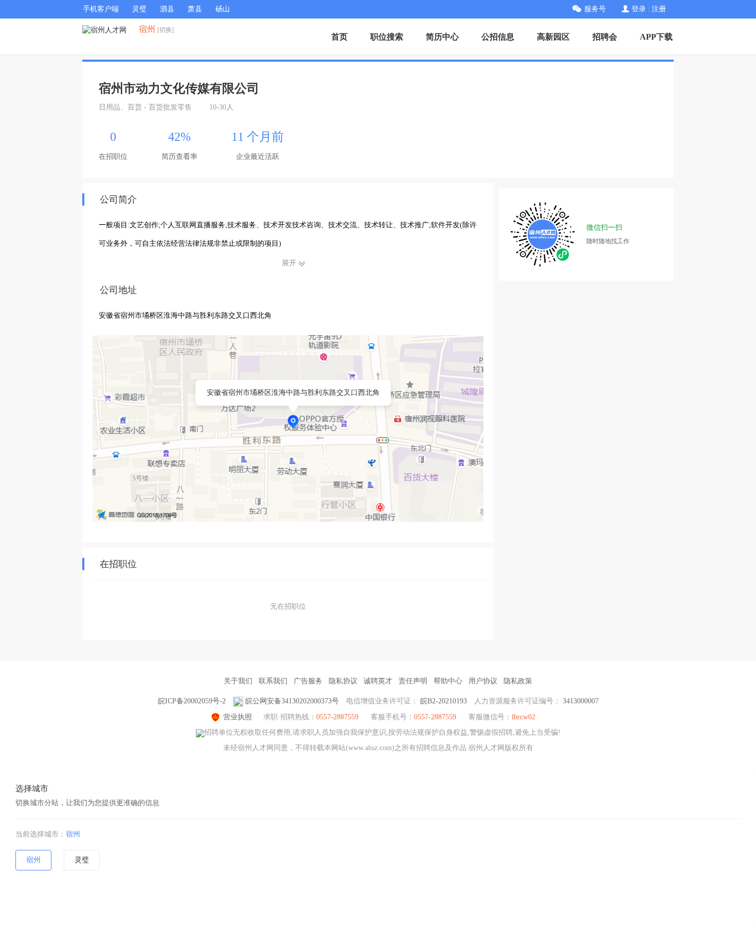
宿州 (73, 834)
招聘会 (604, 36)
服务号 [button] (595, 9)
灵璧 (139, 9)
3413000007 (581, 701)
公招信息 (497, 36)
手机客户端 (101, 9)
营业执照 (237, 717)
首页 (339, 36)
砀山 (222, 9)
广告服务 (308, 681)
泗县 (167, 9)
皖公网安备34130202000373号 (292, 701)
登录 (639, 9)
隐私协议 (343, 681)
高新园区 (553, 36)
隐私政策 (517, 681)
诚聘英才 (378, 681)
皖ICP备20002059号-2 (192, 701)
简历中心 (442, 36)
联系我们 (273, 681)
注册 (659, 9)
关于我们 (238, 681)
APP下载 (656, 36)
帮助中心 (448, 681)
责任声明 (413, 681)
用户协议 (483, 681)
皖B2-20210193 (443, 701)
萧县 (195, 9)
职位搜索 (386, 36)
